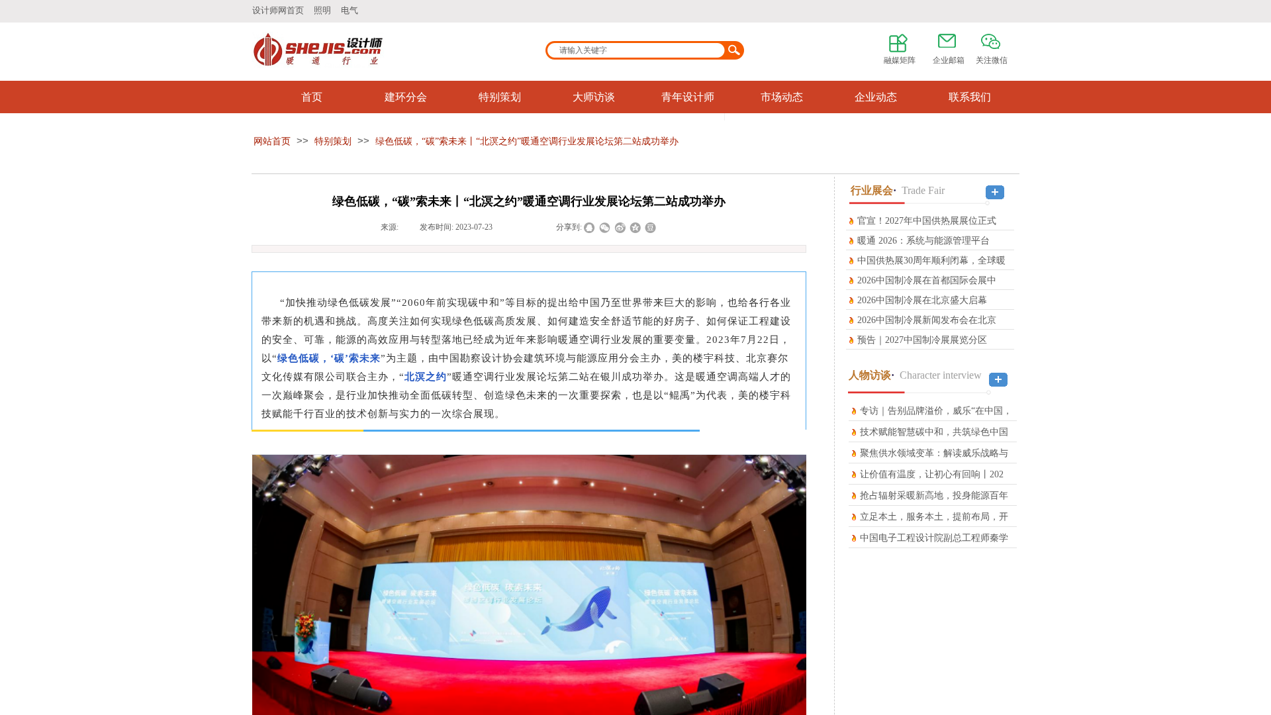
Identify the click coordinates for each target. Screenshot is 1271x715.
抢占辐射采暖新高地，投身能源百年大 (934, 505)
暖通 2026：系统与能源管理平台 (923, 241)
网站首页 (272, 141)
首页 (311, 97)
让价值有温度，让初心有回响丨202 (932, 474)
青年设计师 (687, 97)
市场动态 (782, 97)
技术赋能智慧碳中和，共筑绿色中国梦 (934, 441)
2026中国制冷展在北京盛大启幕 (922, 300)
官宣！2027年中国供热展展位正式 (926, 221)
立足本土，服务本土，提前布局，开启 (934, 526)
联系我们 (970, 97)
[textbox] (636, 50)
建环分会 (406, 97)
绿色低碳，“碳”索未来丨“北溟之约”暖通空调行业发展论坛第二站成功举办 (527, 141)
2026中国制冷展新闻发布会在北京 (926, 320)
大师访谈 (594, 97)
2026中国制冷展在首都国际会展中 (926, 280)
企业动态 (876, 97)
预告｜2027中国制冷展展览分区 (922, 340)
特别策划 (500, 97)
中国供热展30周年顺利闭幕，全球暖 (931, 260)
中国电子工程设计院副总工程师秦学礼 (934, 547)
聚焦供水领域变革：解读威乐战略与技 (934, 462)
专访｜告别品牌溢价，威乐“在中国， (936, 411)
